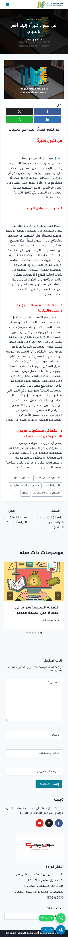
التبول (58, 158)
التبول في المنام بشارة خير (25, 485)
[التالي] (10, 596)
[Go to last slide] (58, 596)
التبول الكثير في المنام (47, 478)
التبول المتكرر (22, 478)
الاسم (55, 735)
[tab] (41, 633)
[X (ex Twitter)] (49, 823)
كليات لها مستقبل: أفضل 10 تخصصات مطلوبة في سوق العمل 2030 (39, 892)
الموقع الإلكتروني (49, 771)
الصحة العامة (34, 20)
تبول (25, 493)
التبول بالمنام (52, 485)
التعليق (54, 682)
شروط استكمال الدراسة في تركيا (15, 517)
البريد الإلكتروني (49, 753)
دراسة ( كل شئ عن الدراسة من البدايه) (50, 519)
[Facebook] (59, 823)
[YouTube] (40, 823)
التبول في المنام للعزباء (46, 493)
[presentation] (34, 581)
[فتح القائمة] (7, 4)
